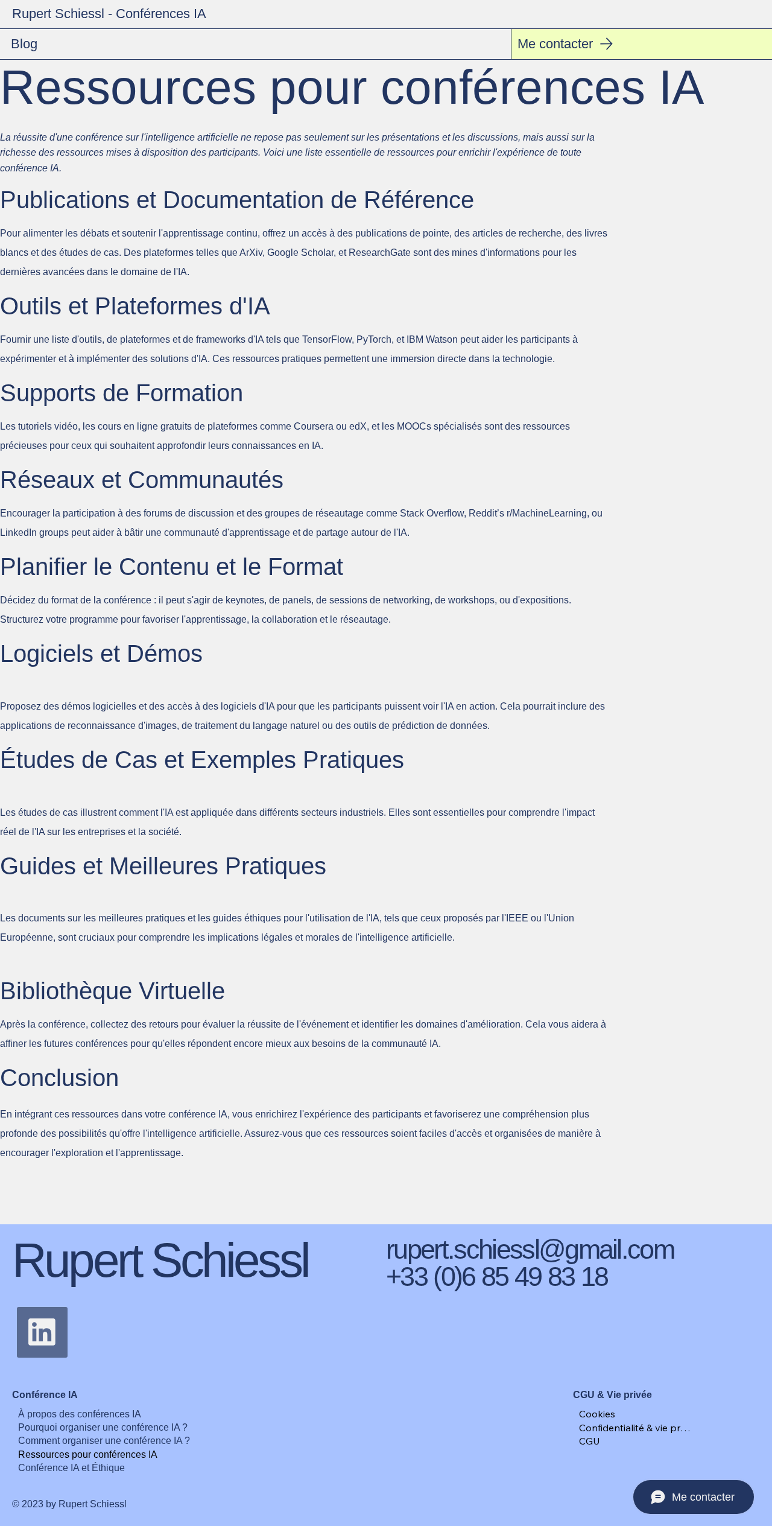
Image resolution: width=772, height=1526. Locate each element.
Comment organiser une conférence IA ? (104, 1440)
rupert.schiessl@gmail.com (530, 1249)
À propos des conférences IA (79, 1414)
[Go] (42, 1332)
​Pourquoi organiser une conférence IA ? (103, 1427)
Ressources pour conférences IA (87, 1454)
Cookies (597, 1414)
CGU (589, 1441)
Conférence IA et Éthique (71, 1468)
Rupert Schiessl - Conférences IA (109, 13)
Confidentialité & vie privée (635, 1428)
